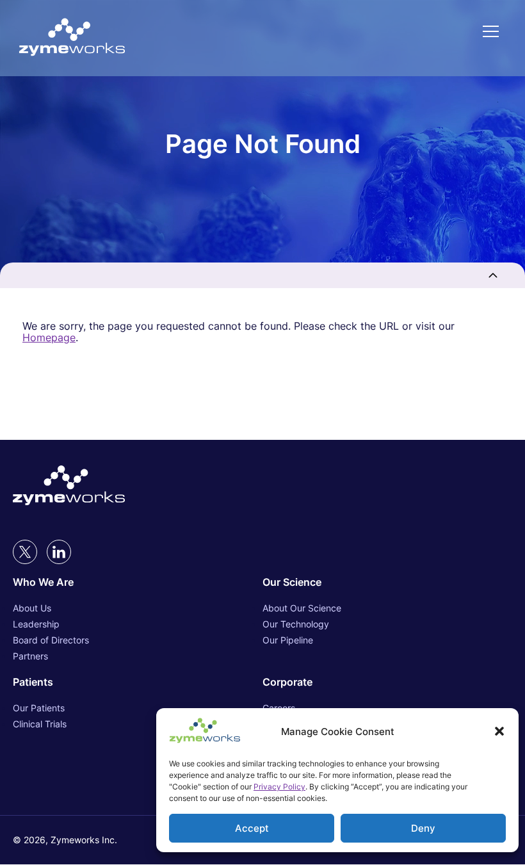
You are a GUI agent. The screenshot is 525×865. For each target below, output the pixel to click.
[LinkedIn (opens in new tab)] (59, 552)
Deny (423, 828)
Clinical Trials (40, 723)
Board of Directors (51, 640)
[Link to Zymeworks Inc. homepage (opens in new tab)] (69, 486)
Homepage (49, 337)
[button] (499, 731)
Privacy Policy (279, 786)
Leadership (36, 623)
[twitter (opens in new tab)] (25, 552)
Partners (30, 656)
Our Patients (39, 707)
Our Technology (295, 623)
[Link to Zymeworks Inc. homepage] (72, 38)
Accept (252, 828)
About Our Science (301, 607)
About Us (32, 607)
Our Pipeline (287, 640)
